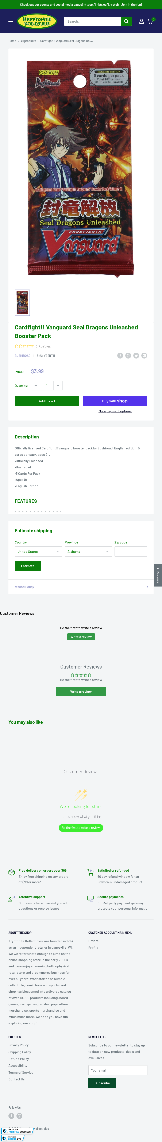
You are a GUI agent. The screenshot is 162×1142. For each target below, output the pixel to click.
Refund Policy (24, 587)
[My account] (141, 21)
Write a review (81, 637)
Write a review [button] (81, 691)
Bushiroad (23, 355)
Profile (93, 947)
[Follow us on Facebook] (11, 1116)
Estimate (27, 566)
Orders (93, 941)
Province (71, 542)
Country (21, 542)
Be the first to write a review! (81, 828)
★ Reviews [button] (158, 575)
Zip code (121, 542)
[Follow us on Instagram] (19, 1116)
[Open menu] (10, 21)
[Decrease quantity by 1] (35, 385)
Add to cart (47, 401)
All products (28, 41)
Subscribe (102, 1083)
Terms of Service (20, 1072)
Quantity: (21, 385)
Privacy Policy (18, 1045)
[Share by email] (144, 355)
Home (12, 41)
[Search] (126, 21)
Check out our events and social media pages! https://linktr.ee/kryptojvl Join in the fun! (81, 4)
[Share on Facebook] (120, 355)
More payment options (115, 411)
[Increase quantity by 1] (58, 385)
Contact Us (16, 1079)
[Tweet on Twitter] (136, 355)
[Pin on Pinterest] (128, 355)
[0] (150, 21)
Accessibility (17, 1065)
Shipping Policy (19, 1052)
